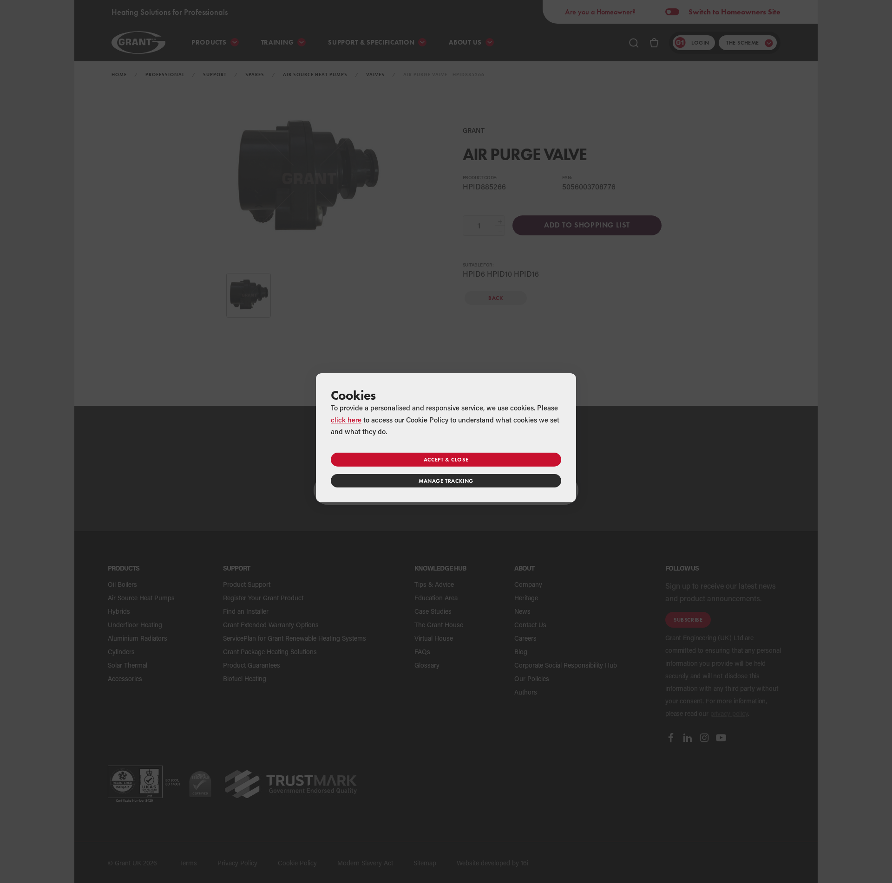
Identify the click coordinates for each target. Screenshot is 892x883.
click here (346, 419)
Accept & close (446, 459)
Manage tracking (446, 480)
